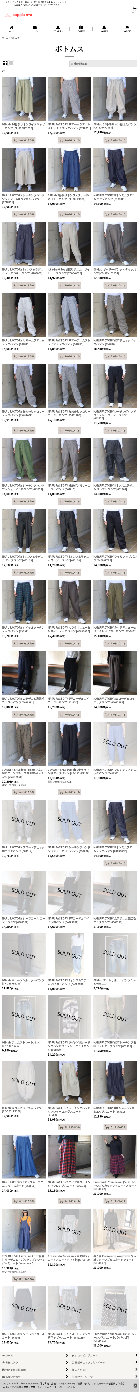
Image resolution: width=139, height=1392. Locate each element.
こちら (71, 1387)
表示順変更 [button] (80, 63)
